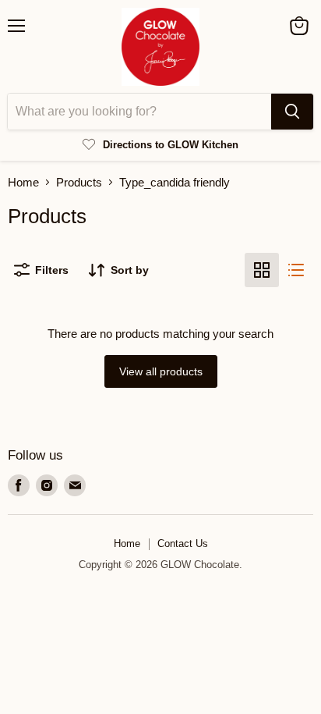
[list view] (296, 270)
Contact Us (182, 543)
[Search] (292, 112)
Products (79, 182)
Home (23, 182)
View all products (161, 371)
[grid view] (262, 270)
